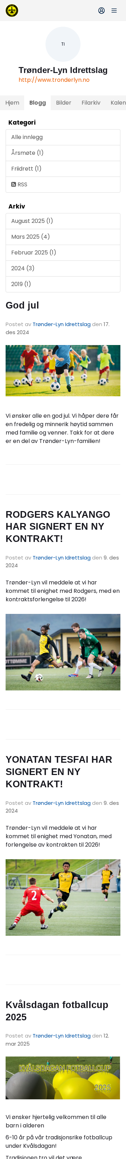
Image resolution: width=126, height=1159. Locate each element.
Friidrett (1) (26, 169)
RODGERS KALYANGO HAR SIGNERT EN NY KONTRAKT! (58, 526)
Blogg (37, 103)
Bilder (63, 103)
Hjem (12, 103)
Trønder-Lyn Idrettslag (62, 324)
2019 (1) (21, 284)
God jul (22, 305)
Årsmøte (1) (27, 153)
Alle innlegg (27, 137)
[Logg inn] (101, 10)
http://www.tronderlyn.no (54, 80)
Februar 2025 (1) (33, 253)
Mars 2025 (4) (30, 237)
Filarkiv (91, 103)
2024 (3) (23, 268)
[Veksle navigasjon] (114, 10)
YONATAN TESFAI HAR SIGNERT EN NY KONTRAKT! (59, 771)
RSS (21, 184)
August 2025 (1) (32, 221)
